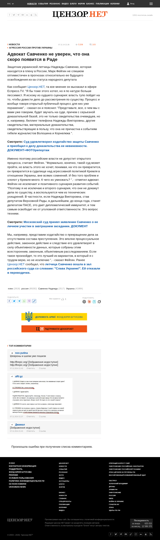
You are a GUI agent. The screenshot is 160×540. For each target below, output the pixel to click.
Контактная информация (22, 466)
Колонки (115, 4)
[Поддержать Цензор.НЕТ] (54, 329)
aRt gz (19, 376)
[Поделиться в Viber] (29, 300)
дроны (112, 486)
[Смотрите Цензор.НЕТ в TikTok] (131, 534)
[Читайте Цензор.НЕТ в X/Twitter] (116, 534)
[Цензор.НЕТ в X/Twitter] (14, 15)
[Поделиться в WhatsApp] (24, 300)
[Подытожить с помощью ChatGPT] (84, 301)
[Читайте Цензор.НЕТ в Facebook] (111, 534)
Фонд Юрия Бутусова (20, 472)
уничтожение (115, 492)
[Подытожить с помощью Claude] (89, 301)
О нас (12, 463)
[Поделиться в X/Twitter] (14, 300)
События (43, 4)
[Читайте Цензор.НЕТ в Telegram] (121, 534)
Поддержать (15, 469)
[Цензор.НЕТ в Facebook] (9, 15)
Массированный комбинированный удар (127, 475)
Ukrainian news (17, 487)
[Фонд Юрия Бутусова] (54, 316)
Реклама (13, 475)
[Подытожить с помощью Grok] (99, 301)
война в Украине (116, 501)
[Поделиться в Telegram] (19, 300)
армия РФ (113, 489)
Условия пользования (21, 478)
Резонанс (55, 4)
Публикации (102, 4)
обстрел (113, 480)
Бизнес (90, 4)
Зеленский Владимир (118, 483)
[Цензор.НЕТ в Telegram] (18, 15)
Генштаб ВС (114, 504)
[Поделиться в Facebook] (9, 300)
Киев (111, 498)
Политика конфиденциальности (26, 481)
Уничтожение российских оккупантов (126, 466)
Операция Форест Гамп (119, 463)
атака (111, 507)
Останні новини (17, 484)
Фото (61, 475)
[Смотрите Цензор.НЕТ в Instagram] (136, 534)
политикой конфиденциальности (99, 519)
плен (14, 288)
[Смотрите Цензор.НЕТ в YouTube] (126, 534)
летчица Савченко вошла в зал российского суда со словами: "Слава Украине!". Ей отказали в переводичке (53, 268)
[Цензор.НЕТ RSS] (36, 15)
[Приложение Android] (27, 15)
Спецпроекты (65, 501)
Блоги (73, 4)
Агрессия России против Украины (30, 47)
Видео (65, 4)
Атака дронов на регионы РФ (122, 472)
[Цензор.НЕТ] (80, 14)
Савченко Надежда (51, 288)
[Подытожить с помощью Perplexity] (94, 301)
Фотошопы (64, 481)
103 (94, 45)
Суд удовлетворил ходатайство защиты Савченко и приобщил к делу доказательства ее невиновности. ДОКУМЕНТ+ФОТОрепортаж (53, 146)
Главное (63, 498)
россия (29, 288)
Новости (32, 4)
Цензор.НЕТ (36, 86)
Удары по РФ (114, 510)
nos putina (21, 353)
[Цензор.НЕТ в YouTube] (23, 15)
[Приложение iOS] (31, 15)
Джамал (20, 424)
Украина (74, 288)
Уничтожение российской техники (124, 469)
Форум (81, 4)
